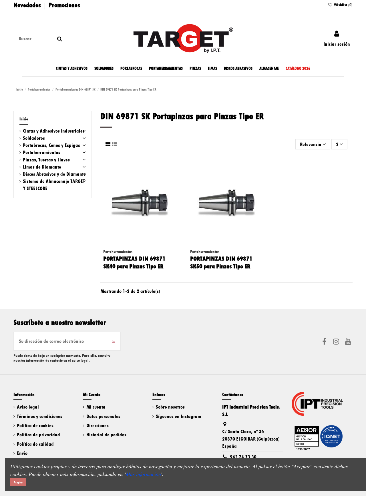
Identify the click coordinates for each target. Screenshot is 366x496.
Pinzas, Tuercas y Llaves (46, 160)
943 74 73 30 (243, 457)
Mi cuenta (96, 407)
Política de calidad (35, 444)
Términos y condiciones (39, 416)
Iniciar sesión (336, 44)
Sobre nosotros (170, 407)
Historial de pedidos (106, 434)
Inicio (23, 119)
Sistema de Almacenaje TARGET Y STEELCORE (54, 184)
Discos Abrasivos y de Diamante (54, 174)
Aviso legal (28, 407)
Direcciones (97, 425)
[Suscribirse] (113, 341)
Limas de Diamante (42, 167)
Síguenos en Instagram (178, 416)
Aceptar (18, 482)
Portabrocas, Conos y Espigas (51, 145)
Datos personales (103, 416)
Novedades (27, 5)
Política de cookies (35, 425)
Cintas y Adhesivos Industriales (54, 131)
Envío (22, 453)
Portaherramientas (41, 152)
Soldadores (34, 138)
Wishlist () (343, 5)
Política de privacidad (38, 434)
